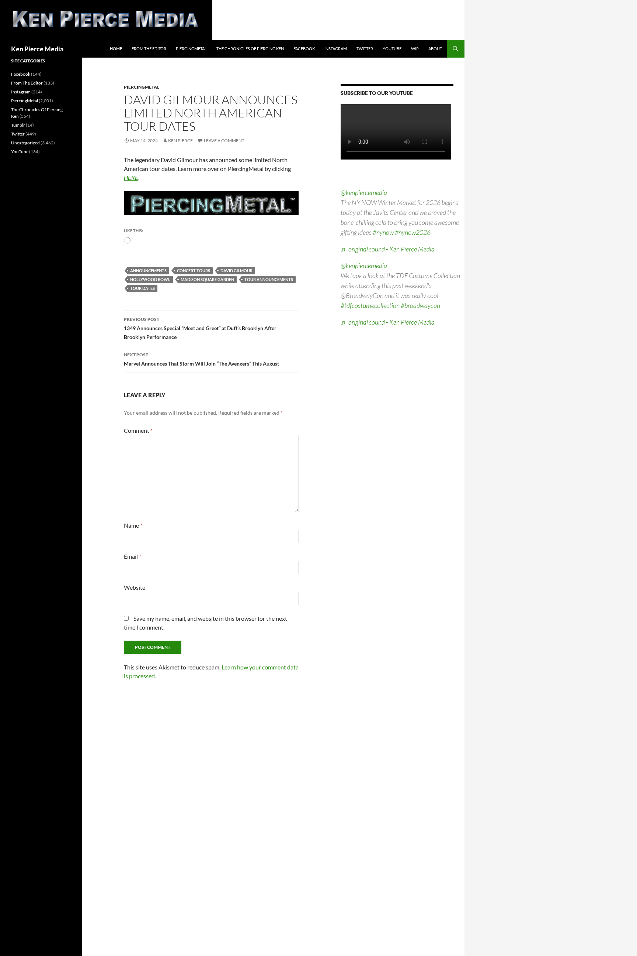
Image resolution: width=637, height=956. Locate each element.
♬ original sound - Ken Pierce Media (388, 249)
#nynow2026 (413, 232)
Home (116, 48)
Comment (138, 430)
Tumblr (18, 125)
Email (132, 556)
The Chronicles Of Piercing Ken (250, 48)
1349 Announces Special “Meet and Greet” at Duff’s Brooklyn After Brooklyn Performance (200, 328)
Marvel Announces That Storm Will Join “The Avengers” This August (201, 359)
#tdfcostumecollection (370, 305)
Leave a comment (224, 140)
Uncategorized (25, 142)
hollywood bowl (150, 279)
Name (133, 525)
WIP (415, 48)
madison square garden (207, 279)
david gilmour (236, 270)
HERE (131, 177)
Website (134, 587)
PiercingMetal (191, 48)
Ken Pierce (180, 140)
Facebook (304, 48)
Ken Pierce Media (37, 49)
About (435, 48)
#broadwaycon (420, 305)
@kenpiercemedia (364, 192)
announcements (148, 270)
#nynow (383, 232)
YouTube (392, 48)
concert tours (193, 270)
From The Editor (149, 48)
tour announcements (268, 279)
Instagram (335, 48)
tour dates (142, 288)
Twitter (364, 48)
